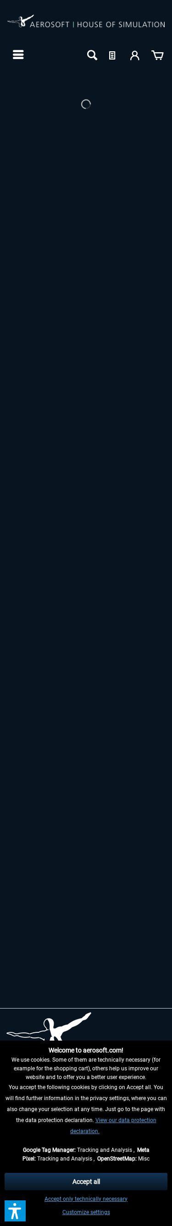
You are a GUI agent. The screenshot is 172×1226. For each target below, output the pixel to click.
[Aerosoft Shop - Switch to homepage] (86, 26)
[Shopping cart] (157, 54)
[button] (15, 1210)
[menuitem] (17, 54)
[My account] (135, 54)
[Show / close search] (91, 54)
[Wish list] (113, 54)
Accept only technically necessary (86, 1199)
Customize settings (86, 1212)
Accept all (86, 1181)
